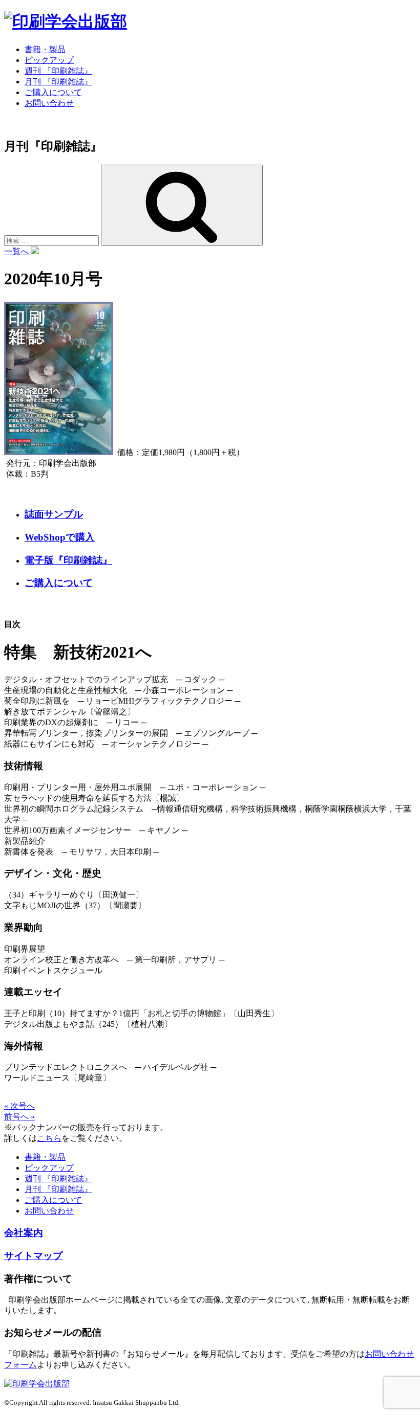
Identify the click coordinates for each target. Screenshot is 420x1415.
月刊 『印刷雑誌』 (58, 81)
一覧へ (17, 251)
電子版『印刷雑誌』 (68, 560)
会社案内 (23, 1232)
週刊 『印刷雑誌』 (58, 70)
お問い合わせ (49, 103)
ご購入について (53, 92)
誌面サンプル (54, 514)
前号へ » (19, 1116)
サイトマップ (33, 1255)
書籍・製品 (45, 49)
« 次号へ (19, 1106)
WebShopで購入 (60, 537)
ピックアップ (49, 60)
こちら (49, 1138)
